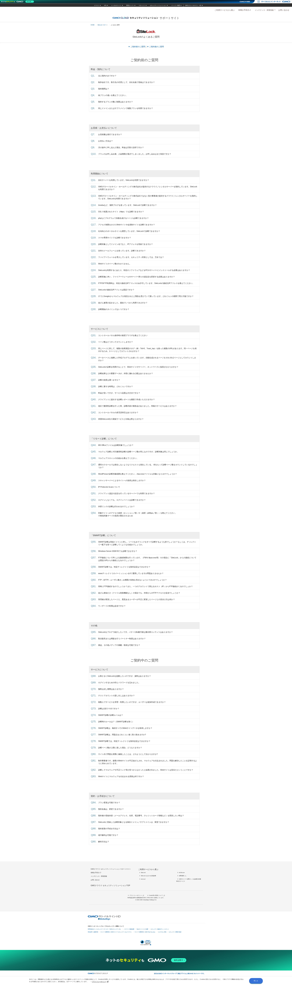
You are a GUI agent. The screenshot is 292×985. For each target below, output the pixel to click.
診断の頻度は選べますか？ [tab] (109, 380)
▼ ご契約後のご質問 (155, 47)
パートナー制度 (175, 5)
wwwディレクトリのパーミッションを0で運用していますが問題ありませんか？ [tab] (131, 573)
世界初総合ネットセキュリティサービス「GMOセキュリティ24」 (105, 929)
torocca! (143, 879)
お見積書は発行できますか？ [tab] (110, 134)
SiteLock (143, 872)
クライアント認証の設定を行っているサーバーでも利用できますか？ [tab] (126, 493)
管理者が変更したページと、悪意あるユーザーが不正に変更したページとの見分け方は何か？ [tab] (136, 599)
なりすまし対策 (162, 932)
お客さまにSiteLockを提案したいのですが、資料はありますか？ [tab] (124, 676)
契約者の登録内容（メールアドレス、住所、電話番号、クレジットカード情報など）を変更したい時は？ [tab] (141, 816)
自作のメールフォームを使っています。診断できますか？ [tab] (122, 251)
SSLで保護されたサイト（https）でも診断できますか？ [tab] (121, 212)
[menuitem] (224, 10)
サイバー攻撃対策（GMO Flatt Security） (145, 932)
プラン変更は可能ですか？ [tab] (109, 803)
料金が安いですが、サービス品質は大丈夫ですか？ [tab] (119, 393)
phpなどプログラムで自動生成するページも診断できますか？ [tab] (123, 218)
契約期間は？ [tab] (103, 89)
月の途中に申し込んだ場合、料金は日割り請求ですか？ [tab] (121, 147)
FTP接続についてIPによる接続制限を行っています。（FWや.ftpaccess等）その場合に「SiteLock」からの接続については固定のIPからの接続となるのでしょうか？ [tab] (147, 559)
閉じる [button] (256, 981)
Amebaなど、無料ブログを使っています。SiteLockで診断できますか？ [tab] (127, 205)
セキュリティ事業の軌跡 (175, 932)
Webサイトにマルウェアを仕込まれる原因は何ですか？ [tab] (121, 776)
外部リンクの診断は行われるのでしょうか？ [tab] (116, 506)
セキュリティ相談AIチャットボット (160, 929)
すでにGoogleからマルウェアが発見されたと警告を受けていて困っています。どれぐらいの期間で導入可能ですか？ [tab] (146, 296)
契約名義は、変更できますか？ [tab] (111, 809)
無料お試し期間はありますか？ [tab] (111, 689)
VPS (105, 5)
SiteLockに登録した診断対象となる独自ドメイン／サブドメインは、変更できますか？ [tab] (133, 822)
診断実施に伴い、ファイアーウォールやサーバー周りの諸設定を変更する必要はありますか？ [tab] (136, 277)
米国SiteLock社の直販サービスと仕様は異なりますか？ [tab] (121, 419)
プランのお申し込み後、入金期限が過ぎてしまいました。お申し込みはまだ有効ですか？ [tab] (134, 154)
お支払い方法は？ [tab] (105, 141)
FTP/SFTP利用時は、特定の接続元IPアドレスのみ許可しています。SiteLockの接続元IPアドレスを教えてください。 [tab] (146, 283)
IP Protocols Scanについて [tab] (109, 487)
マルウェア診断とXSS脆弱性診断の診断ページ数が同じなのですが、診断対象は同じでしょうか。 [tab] (138, 452)
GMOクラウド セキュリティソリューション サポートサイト (111, 869)
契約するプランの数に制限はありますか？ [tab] (115, 102)
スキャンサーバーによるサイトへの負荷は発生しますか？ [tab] (122, 480)
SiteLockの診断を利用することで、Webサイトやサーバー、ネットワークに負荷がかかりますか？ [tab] (138, 367)
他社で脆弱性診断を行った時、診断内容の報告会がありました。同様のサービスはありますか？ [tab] (137, 406)
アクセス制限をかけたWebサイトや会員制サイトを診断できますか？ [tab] (126, 225)
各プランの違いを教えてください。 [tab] (112, 95)
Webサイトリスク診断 (142, 929)
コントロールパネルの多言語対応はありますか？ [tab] (118, 412)
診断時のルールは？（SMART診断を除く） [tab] (116, 722)
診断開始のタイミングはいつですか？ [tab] (113, 309)
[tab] (264, 10)
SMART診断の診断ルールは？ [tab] (110, 715)
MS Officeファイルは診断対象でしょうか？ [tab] (115, 445)
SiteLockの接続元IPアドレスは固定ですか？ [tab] (116, 290)
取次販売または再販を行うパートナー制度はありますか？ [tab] (122, 639)
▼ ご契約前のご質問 (136, 47)
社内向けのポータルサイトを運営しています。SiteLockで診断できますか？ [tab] (129, 231)
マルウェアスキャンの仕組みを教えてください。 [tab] (118, 458)
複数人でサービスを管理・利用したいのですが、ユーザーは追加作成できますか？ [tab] (132, 702)
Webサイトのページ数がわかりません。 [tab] (114, 264)
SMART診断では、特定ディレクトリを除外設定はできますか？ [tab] (124, 567)
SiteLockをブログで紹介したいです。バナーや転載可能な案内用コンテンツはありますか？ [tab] (135, 632)
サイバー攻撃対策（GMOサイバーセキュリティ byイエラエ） (116, 932)
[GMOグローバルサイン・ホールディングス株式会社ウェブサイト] (104, 919)
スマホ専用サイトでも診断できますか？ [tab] (114, 238)
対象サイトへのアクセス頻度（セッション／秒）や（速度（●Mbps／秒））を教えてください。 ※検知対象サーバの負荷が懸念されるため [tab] (137, 514)
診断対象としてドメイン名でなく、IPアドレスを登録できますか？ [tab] (125, 244)
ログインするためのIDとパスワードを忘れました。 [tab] (119, 683)
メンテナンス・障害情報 (264, 10)
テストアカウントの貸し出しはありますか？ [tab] (116, 696)
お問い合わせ (283, 10)
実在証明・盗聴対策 (93, 932)
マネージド (142, 5)
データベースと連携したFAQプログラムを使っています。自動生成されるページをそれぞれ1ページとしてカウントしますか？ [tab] (147, 359)
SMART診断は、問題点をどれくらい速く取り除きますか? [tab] (122, 735)
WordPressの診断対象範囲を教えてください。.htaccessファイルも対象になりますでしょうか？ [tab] (137, 474)
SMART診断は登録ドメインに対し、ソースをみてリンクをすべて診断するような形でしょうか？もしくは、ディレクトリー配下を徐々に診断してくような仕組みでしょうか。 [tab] (147, 543)
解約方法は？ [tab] (103, 842)
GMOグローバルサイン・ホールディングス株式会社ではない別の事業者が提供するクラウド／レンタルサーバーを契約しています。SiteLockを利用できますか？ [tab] (147, 197)
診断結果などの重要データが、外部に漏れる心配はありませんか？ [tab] (125, 373)
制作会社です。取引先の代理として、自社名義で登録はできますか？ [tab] (126, 82)
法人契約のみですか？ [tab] (107, 76)
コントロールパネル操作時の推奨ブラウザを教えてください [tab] (122, 335)
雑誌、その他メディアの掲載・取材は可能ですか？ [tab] (119, 645)
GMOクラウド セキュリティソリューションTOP (110, 885)
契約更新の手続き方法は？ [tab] (109, 829)
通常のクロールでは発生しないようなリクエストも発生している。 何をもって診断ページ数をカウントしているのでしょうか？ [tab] (147, 466)
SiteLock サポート (103, 25)
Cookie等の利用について (156, 895)
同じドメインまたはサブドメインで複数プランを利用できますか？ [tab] (125, 108)
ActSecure (182, 872)
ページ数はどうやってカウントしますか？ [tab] (115, 342)
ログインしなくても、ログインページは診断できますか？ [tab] (122, 500)
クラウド (96, 5)
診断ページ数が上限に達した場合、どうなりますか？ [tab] (120, 748)
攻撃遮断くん (182, 875)
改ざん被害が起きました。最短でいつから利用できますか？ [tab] (122, 303)
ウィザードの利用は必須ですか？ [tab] (112, 606)
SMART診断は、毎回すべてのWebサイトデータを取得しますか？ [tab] (125, 728)
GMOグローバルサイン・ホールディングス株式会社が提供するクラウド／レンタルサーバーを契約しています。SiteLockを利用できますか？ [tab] (147, 188)
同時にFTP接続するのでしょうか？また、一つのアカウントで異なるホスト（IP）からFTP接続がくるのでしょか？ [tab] (145, 586)
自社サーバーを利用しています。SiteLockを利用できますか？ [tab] (123, 180)
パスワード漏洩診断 (129, 929)
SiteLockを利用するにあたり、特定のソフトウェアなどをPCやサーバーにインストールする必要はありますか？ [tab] (144, 270)
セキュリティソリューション (158, 5)
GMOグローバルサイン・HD (193, 5)
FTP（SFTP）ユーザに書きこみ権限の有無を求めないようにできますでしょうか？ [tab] (132, 580)
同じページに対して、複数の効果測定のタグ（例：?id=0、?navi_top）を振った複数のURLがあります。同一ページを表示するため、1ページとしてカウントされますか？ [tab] (147, 349)
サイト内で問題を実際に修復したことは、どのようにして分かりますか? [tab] (128, 754)
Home (92, 25)
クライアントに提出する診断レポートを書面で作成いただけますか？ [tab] (126, 399)
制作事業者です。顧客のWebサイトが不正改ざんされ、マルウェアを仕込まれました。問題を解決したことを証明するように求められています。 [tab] (147, 762)
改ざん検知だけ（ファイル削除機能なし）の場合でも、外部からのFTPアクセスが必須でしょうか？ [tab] (139, 593)
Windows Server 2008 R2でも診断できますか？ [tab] (117, 551)
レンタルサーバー (116, 5)
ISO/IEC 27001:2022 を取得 (149, 897)
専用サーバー (130, 5)
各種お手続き (243, 10)
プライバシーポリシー (99, 981)
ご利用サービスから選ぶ (225, 10)
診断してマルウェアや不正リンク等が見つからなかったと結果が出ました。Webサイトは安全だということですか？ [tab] (145, 770)
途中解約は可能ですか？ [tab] (108, 835)
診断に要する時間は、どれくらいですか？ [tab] (115, 386)
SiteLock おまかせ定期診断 (148, 875)
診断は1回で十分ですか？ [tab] (108, 709)
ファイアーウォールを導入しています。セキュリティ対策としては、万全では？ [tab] (131, 257)
